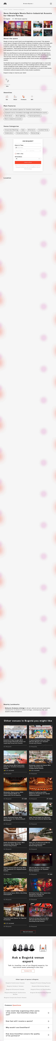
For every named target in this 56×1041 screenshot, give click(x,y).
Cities (10, 9)
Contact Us (28, 971)
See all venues (28, 931)
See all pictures (48, 33)
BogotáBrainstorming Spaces (40, 992)
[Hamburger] (50, 3)
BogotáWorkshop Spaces (41, 986)
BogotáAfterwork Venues (15, 989)
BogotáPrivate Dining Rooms (41, 983)
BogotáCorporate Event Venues (15, 997)
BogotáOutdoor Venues (15, 986)
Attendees (18, 156)
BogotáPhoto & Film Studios (41, 989)
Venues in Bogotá (18, 9)
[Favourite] (24, 727)
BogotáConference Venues (15, 983)
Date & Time (19, 145)
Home (5, 9)
